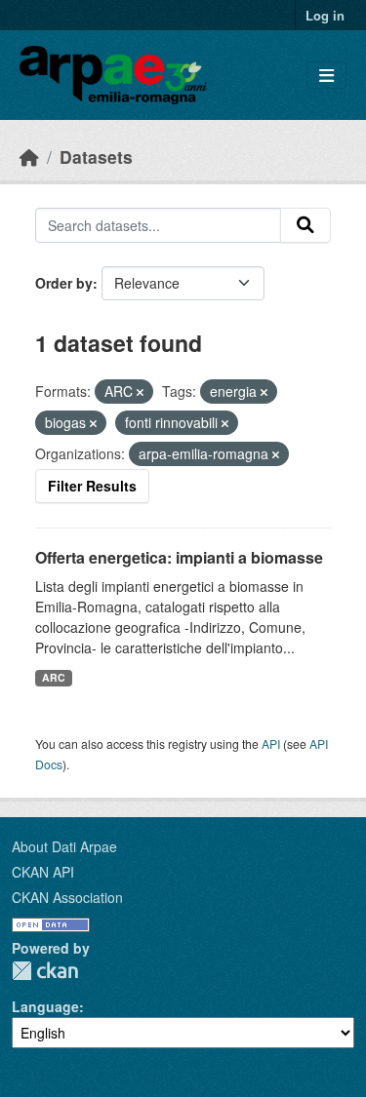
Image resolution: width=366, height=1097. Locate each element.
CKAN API (43, 872)
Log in (325, 15)
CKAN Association (67, 897)
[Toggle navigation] (326, 75)
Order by (64, 283)
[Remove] (140, 392)
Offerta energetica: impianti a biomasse (179, 557)
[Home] (29, 156)
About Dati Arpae (64, 846)
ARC (53, 677)
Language (45, 1006)
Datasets (96, 156)
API (271, 743)
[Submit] (305, 225)
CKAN (45, 970)
